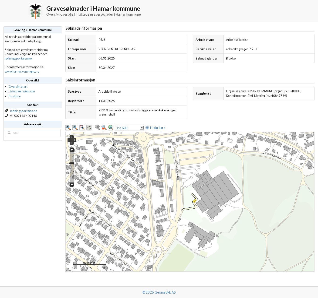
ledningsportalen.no (18, 58)
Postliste (14, 96)
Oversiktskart (18, 86)
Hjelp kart (157, 128)
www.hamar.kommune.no (22, 71)
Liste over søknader (22, 91)
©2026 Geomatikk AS (159, 292)
